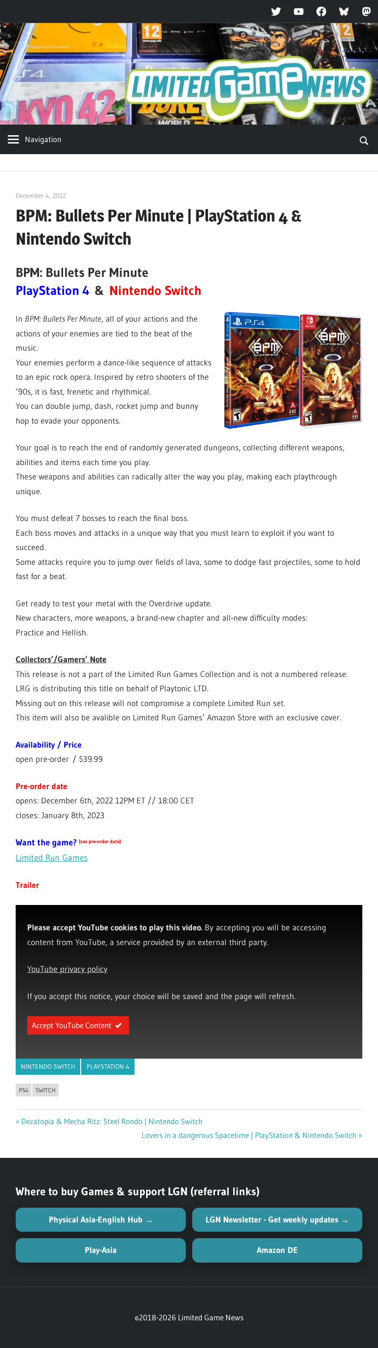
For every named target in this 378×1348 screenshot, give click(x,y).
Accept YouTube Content (72, 1025)
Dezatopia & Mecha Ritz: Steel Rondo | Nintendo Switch (111, 1121)
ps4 (24, 1090)
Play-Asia (101, 1250)
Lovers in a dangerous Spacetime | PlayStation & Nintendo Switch (249, 1135)
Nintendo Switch (48, 1066)
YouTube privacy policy (67, 969)
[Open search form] (364, 139)
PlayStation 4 (108, 1066)
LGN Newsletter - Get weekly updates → (277, 1220)
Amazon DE (277, 1250)
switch (45, 1090)
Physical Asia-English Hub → (101, 1220)
